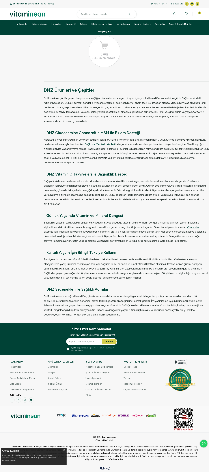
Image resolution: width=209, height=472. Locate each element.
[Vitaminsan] (184, 419)
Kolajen (83, 24)
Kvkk (45, 458)
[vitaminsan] (25, 415)
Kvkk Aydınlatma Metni (22, 372)
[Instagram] (24, 400)
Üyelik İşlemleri (93, 378)
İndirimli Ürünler (55, 383)
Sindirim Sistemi (142, 24)
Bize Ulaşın (15, 383)
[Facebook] (12, 400)
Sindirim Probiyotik (57, 389)
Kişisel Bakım (54, 378)
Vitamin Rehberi (94, 383)
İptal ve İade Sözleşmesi (98, 372)
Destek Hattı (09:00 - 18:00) (33, 4)
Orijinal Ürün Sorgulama (22, 389)
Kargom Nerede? (160, 4)
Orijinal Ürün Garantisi (134, 389)
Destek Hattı (130, 366)
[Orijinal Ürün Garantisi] (180, 380)
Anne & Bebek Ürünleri (180, 24)
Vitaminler (22, 24)
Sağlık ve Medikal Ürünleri (100, 144)
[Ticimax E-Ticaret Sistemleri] (104, 468)
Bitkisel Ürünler (39, 24)
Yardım (127, 378)
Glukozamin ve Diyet (102, 24)
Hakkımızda (15, 366)
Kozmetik (160, 24)
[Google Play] (180, 362)
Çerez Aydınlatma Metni (22, 378)
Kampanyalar (104, 31)
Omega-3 (70, 24)
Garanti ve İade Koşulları (98, 389)
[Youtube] (31, 400)
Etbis (88, 395)
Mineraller (56, 24)
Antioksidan (123, 24)
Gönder (109, 341)
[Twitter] (18, 400)
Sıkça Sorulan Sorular (134, 372)
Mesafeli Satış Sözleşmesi (99, 366)
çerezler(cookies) (9, 458)
